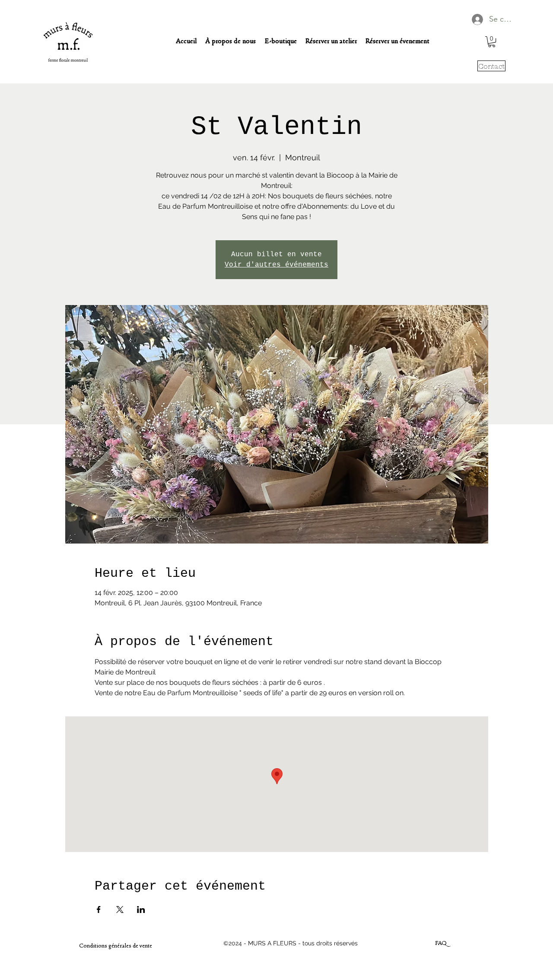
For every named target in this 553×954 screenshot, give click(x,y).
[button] (491, 41)
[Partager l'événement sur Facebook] (99, 909)
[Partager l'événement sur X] (120, 909)
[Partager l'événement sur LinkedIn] (141, 909)
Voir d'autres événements (276, 265)
